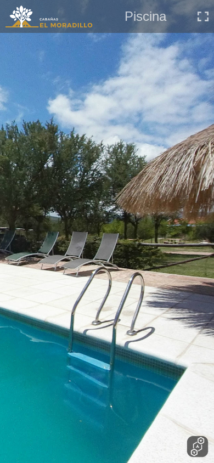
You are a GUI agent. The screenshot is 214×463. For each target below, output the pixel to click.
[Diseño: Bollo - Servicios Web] (197, 446)
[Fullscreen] (203, 16)
